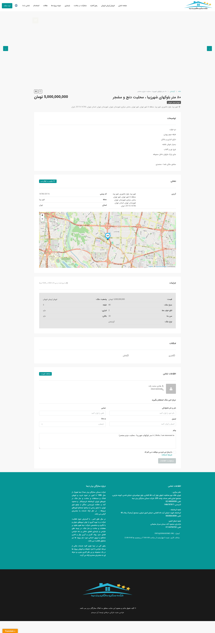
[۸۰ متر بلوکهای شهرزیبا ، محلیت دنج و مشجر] (107, 236)
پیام (174, 430)
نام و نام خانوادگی (169, 408)
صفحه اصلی (122, 5)
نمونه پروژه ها (56, 5)
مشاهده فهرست (45, 374)
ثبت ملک (7, 5)
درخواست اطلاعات (167, 460)
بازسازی (67, 5)
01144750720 (171, 527)
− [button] (42, 218)
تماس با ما (26, 5)
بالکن (125, 355)
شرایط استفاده (167, 454)
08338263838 (171, 516)
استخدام (36, 5)
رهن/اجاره (93, 5)
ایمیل (174, 418)
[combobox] (72, 424)
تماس (103, 408)
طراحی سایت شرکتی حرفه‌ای (114, 612)
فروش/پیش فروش (108, 5)
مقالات (45, 5)
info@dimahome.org (164, 533)
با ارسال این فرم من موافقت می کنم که (158, 453)
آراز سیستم (95, 612)
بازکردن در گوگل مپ (46, 181)
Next (5, 48)
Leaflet (150, 267)
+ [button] (42, 215)
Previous (209, 48)
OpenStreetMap (161, 267)
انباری (171, 355)
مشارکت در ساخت (80, 5)
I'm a (103, 418)
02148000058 (171, 501)
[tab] (35, 20)
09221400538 (156, 389)
